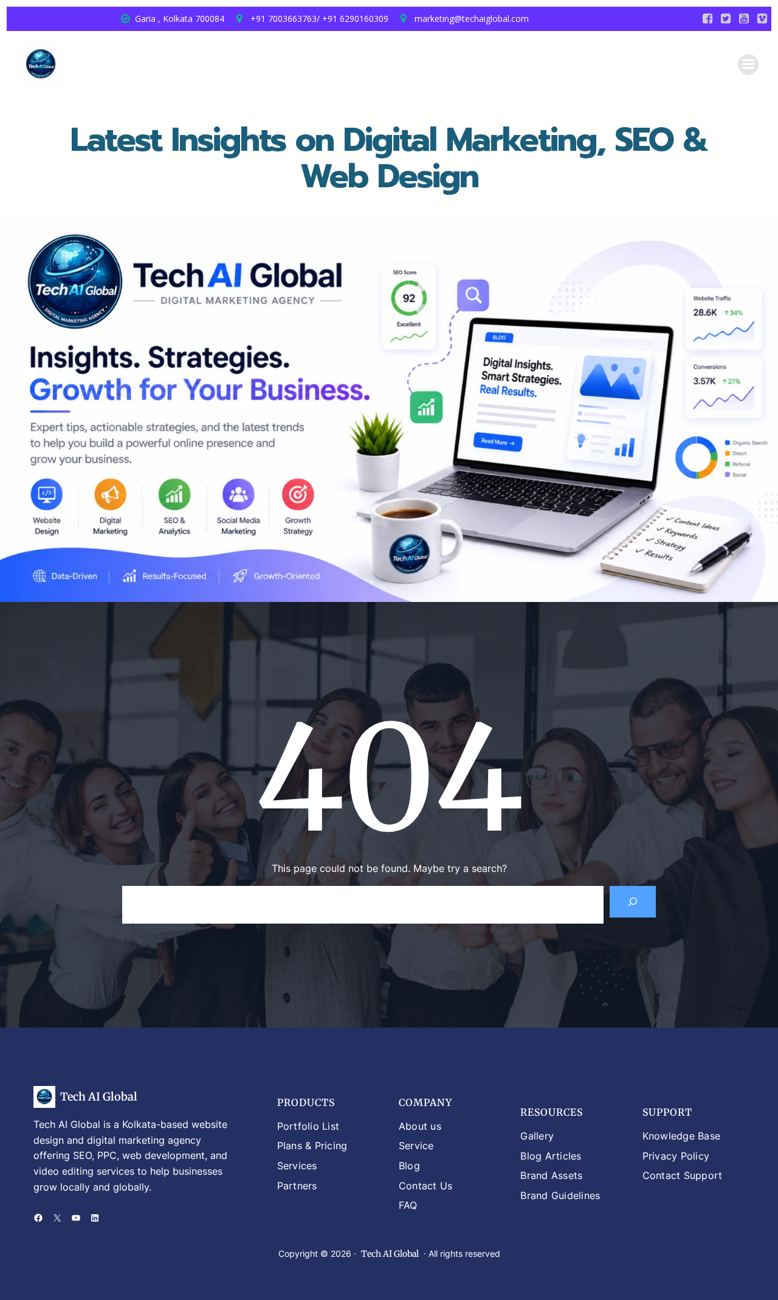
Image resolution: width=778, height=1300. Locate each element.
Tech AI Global (98, 1097)
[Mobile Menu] (748, 64)
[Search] (633, 902)
